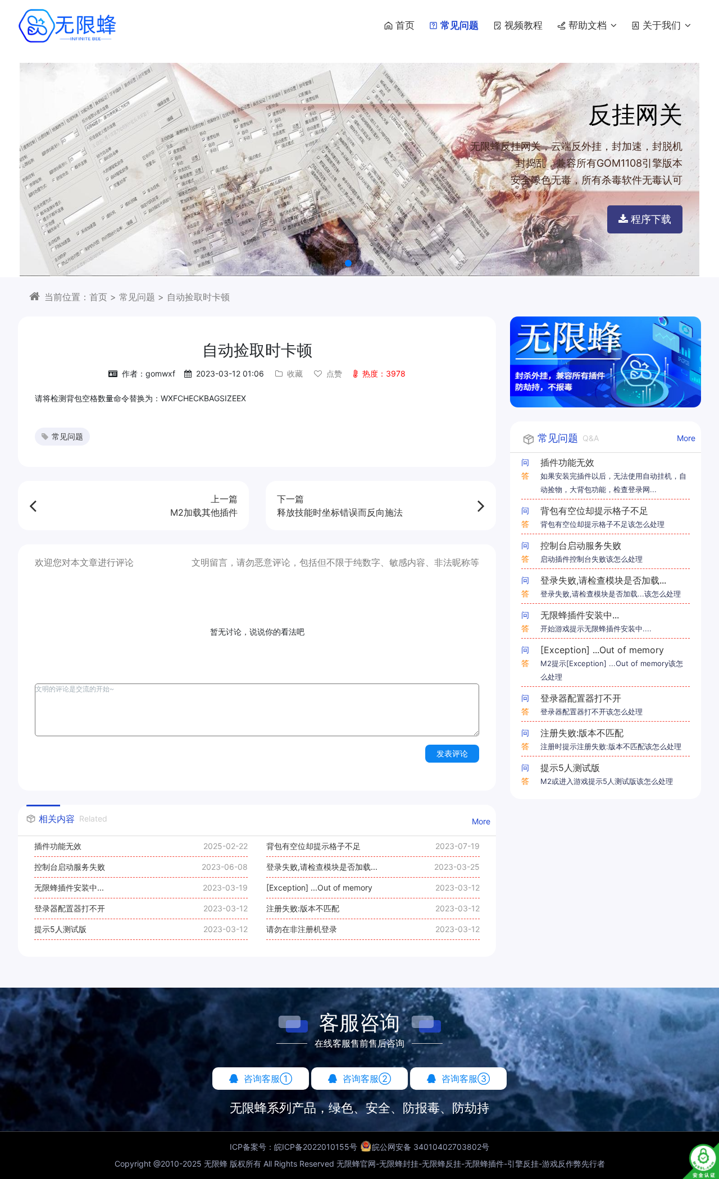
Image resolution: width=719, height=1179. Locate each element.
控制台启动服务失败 (69, 866)
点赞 (334, 373)
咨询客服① (268, 1078)
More (481, 821)
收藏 (295, 373)
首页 (405, 25)
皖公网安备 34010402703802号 (430, 1147)
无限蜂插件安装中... (69, 887)
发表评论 (452, 753)
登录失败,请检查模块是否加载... (321, 866)
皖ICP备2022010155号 (315, 1147)
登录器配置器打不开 (69, 908)
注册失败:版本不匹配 (302, 908)
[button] (348, 263)
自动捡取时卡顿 (198, 296)
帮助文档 (588, 25)
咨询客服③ (466, 1078)
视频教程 (523, 25)
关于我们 (663, 25)
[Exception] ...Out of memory (319, 887)
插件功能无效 (57, 846)
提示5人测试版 (60, 929)
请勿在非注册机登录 (301, 929)
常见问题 (459, 25)
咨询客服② (367, 1078)
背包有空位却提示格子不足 (313, 846)
